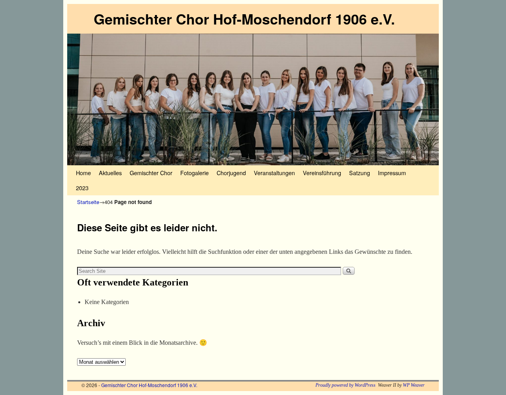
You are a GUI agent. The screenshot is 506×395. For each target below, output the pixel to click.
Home (83, 172)
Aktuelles (110, 172)
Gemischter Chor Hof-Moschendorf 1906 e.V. (244, 18)
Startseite (88, 202)
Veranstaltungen (274, 172)
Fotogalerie (194, 172)
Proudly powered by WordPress (345, 385)
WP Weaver (414, 385)
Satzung (359, 172)
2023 (82, 187)
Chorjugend (231, 172)
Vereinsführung (322, 172)
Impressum (392, 172)
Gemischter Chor (151, 172)
